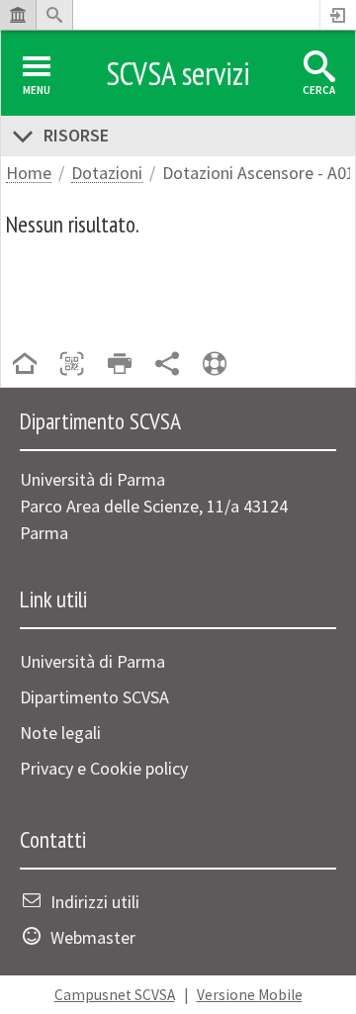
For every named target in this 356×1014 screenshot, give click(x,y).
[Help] (214, 365)
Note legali (60, 732)
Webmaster (92, 937)
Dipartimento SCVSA (94, 697)
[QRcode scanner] (72, 365)
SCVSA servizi (178, 73)
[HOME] (24, 365)
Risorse (76, 135)
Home (28, 173)
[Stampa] (119, 365)
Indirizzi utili (94, 901)
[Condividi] (167, 365)
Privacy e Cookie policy (104, 768)
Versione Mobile (250, 994)
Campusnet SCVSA (114, 994)
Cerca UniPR (54, 15)
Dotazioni (106, 173)
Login (338, 15)
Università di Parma (92, 661)
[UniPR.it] (18, 15)
